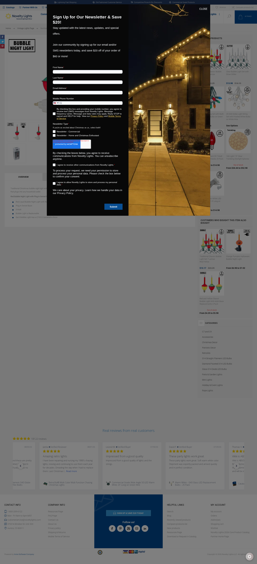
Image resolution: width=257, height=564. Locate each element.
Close (203, 8)
